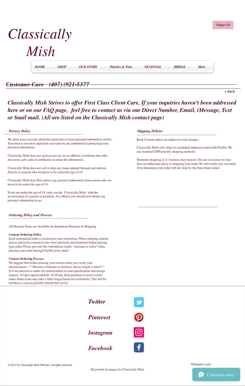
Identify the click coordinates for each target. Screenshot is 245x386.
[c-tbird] (139, 302)
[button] (222, 25)
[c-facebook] (139, 347)
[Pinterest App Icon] (139, 317)
